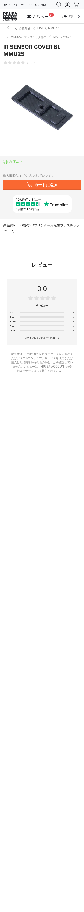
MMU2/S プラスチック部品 (28, 37)
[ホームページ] (9, 28)
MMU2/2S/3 (62, 37)
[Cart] (76, 5)
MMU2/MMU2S (48, 28)
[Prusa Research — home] (10, 16)
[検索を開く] (59, 5)
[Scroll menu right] (79, 16)
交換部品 (24, 28)
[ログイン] (67, 5)
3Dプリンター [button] (40, 15)
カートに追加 (46, 184)
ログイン (29, 337)
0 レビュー (34, 63)
